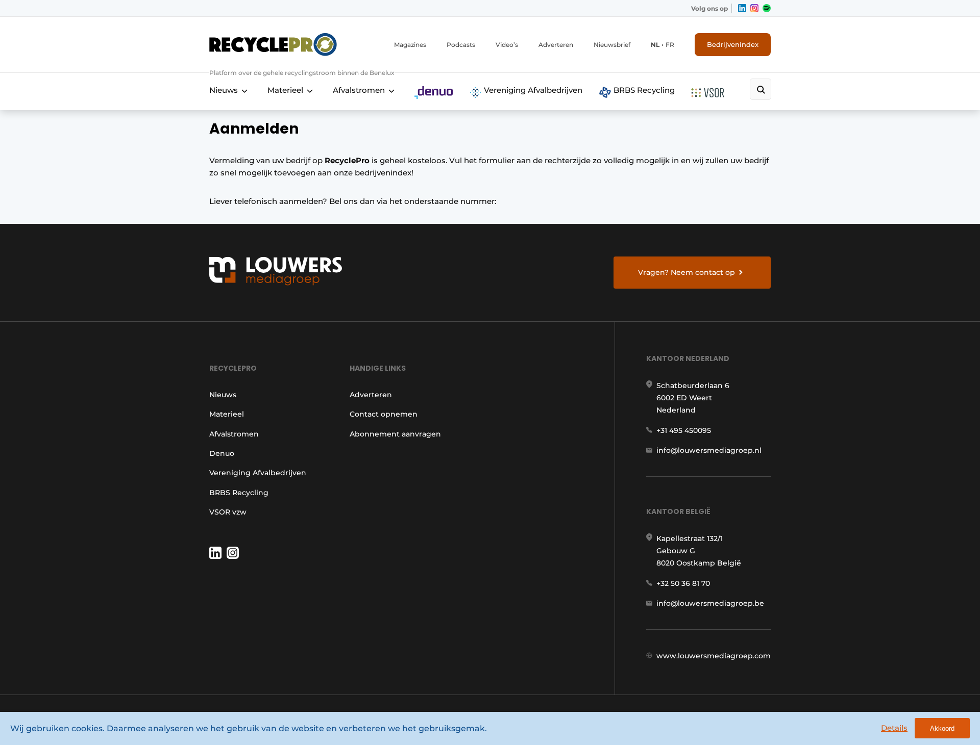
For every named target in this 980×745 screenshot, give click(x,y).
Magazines (410, 44)
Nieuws (223, 90)
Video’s (507, 44)
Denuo (221, 453)
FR (670, 44)
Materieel (285, 90)
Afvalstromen (359, 90)
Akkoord (942, 728)
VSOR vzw (228, 512)
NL (655, 44)
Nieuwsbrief (612, 44)
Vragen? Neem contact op (686, 272)
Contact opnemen (384, 414)
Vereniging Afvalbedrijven (532, 90)
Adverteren (555, 44)
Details (894, 728)
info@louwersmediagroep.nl (709, 450)
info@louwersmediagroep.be (710, 603)
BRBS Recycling (643, 90)
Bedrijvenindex (732, 44)
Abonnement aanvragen (395, 434)
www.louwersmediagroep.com (713, 655)
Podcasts (461, 44)
